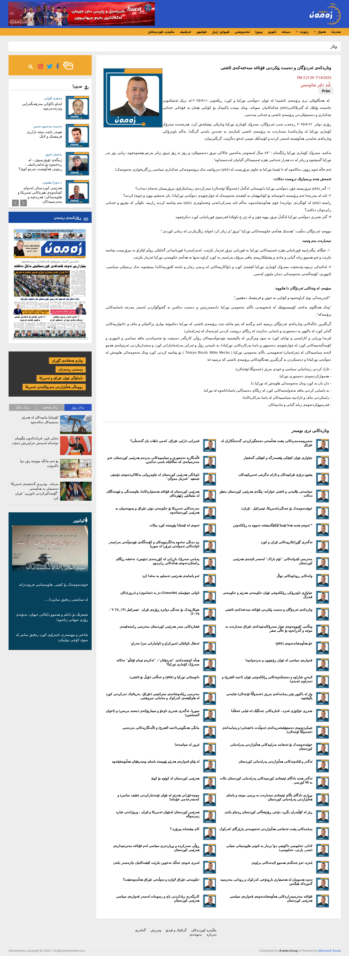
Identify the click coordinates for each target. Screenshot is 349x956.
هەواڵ (321, 32)
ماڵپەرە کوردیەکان (161, 32)
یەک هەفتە (50, 407)
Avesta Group (288, 950)
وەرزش (156, 930)
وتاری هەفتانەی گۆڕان (67, 360)
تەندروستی (242, 32)
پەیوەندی (195, 934)
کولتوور (201, 32)
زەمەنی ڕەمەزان (70, 369)
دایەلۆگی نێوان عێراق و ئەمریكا (61, 378)
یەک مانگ (22, 407)
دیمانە (286, 32)
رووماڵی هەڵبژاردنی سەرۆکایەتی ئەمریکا (54, 387)
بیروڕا (259, 32)
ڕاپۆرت (303, 32)
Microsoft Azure (329, 950)
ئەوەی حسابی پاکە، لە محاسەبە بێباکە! (56, 568)
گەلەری (140, 930)
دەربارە (212, 934)
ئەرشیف (185, 32)
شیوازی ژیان (220, 32)
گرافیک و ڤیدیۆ (176, 930)
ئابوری (272, 32)
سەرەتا (336, 32)
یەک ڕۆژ (78, 407)
